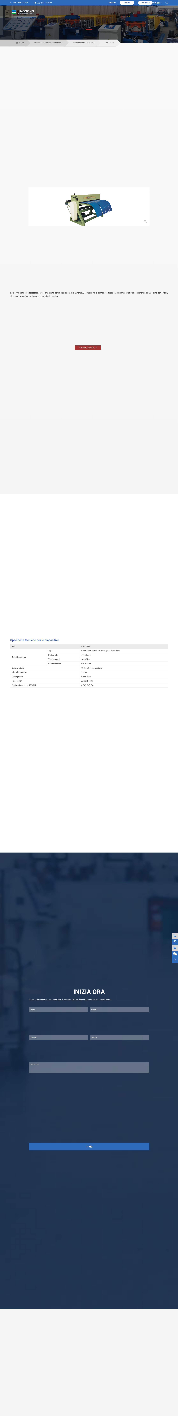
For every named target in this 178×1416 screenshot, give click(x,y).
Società (127, 3)
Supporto (112, 3)
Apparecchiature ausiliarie (83, 43)
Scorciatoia (109, 43)
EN (158, 3)
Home (21, 43)
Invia (89, 1146)
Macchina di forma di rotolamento (48, 43)
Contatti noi (145, 3)
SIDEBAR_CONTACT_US (88, 348)
